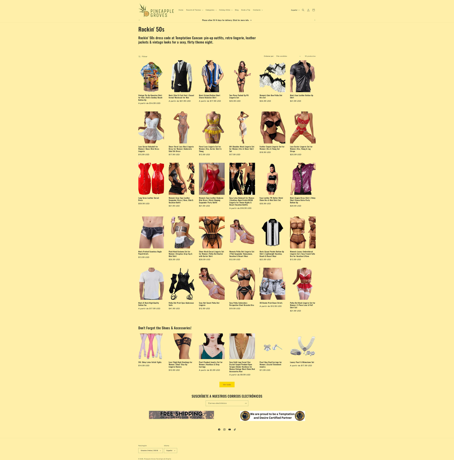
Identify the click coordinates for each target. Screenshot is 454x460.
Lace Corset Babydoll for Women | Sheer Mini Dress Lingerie (148, 148)
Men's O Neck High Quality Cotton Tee (148, 304)
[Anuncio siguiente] (314, 20)
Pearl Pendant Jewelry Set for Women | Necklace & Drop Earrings (211, 364)
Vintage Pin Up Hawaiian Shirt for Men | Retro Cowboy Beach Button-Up (150, 97)
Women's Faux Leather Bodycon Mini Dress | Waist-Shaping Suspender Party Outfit (211, 200)
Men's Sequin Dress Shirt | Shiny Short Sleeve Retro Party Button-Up (303, 200)
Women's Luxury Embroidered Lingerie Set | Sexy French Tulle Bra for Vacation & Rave (302, 253)
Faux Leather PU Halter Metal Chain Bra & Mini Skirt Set (271, 199)
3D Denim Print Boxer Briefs (271, 303)
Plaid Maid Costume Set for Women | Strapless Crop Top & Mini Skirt (180, 253)
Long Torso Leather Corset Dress (148, 199)
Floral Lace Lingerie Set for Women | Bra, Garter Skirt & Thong (210, 148)
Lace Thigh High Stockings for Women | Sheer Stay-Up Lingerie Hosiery (180, 364)
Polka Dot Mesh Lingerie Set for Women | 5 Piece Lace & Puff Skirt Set (302, 305)
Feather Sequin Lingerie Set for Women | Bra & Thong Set (272, 147)
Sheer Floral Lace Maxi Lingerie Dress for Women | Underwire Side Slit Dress (181, 148)
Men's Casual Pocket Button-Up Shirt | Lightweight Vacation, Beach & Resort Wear (272, 253)
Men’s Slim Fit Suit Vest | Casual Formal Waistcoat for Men (181, 96)
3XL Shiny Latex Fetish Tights (150, 362)
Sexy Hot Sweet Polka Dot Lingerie (209, 304)
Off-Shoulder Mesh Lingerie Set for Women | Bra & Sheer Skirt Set (241, 148)
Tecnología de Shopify (163, 459)
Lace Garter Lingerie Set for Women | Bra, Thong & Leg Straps (301, 148)
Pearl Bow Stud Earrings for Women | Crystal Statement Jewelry (271, 364)
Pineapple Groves (150, 459)
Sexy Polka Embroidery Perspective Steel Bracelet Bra (241, 304)
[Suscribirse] (245, 403)
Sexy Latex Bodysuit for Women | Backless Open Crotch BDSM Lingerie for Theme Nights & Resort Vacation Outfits (241, 201)
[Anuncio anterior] (139, 20)
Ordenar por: (269, 56)
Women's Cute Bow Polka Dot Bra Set (271, 96)
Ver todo (227, 385)
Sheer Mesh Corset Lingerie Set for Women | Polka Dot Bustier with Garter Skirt (211, 253)
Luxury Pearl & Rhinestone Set (302, 362)
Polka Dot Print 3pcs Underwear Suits (181, 304)
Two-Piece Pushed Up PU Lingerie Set (239, 96)
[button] (194, 10)
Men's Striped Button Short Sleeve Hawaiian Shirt (209, 96)
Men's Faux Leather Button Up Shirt (301, 96)
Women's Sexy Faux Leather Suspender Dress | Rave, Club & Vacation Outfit (181, 200)
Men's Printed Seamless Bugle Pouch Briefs (150, 252)
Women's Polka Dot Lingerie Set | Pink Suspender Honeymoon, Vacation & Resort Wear (241, 253)
